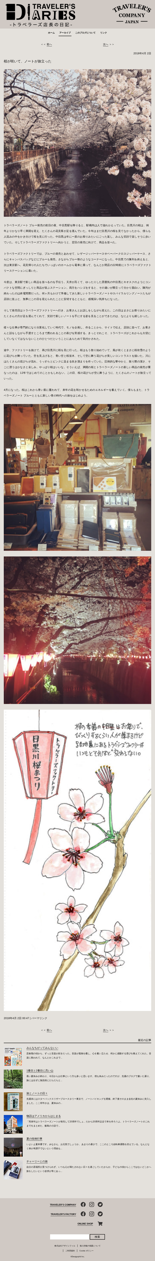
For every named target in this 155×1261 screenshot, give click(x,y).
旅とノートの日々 (37, 1093)
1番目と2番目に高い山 (39, 1070)
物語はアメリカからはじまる (43, 1115)
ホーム (51, 32)
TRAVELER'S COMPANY (63, 1205)
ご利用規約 (70, 1251)
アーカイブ (65, 32)
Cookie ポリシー (86, 1251)
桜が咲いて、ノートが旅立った (27, 61)
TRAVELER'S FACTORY (63, 1214)
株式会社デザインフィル (64, 1246)
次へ (105, 44)
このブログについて (85, 32)
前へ (49, 44)
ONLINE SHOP (85, 1223)
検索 (97, 1236)
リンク (103, 32)
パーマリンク (39, 1018)
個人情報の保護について (90, 1246)
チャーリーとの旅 (37, 1161)
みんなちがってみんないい (42, 1047)
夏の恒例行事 (34, 1138)
